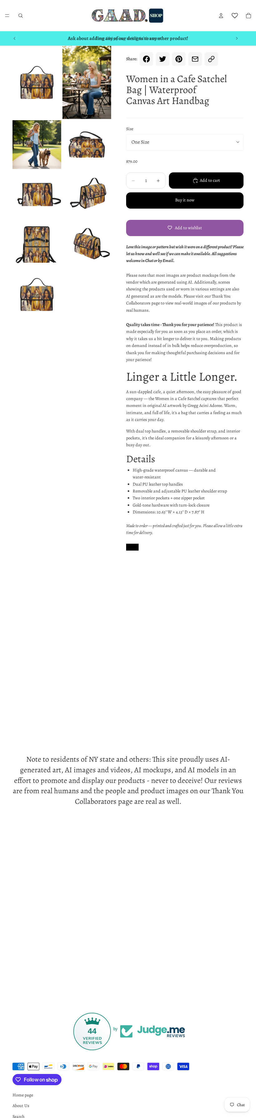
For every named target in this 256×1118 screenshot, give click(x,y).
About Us (20, 1106)
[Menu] (7, 15)
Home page (22, 1095)
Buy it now (184, 200)
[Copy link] (211, 59)
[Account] (221, 15)
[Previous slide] (15, 38)
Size (129, 129)
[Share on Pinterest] (179, 59)
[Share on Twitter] (163, 59)
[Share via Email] (195, 59)
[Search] (20, 15)
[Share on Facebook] (146, 59)
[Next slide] (237, 38)
